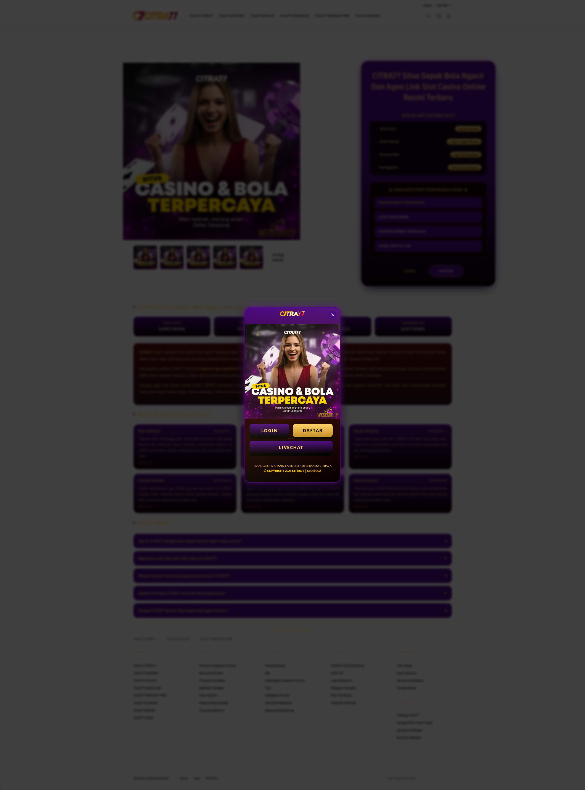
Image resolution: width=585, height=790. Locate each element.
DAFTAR (313, 430)
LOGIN (269, 430)
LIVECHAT (291, 447)
